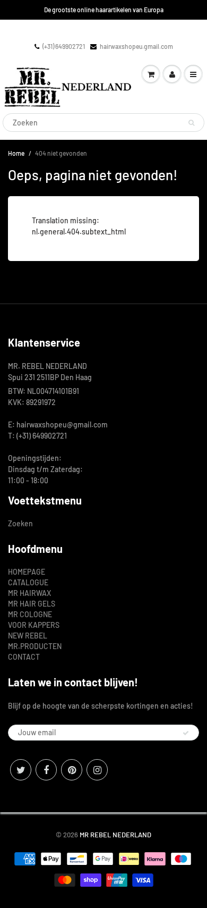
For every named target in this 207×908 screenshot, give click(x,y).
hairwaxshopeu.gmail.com (136, 46)
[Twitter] (20, 769)
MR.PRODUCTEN (35, 646)
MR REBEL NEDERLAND (115, 834)
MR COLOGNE (30, 614)
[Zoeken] (191, 122)
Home (16, 153)
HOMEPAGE (26, 571)
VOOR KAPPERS (33, 624)
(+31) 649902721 (63, 46)
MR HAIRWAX (29, 593)
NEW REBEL (27, 635)
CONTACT (24, 656)
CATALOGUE (28, 582)
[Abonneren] (185, 733)
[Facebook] (46, 769)
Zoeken (20, 523)
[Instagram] (97, 769)
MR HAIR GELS (31, 603)
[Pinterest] (71, 769)
